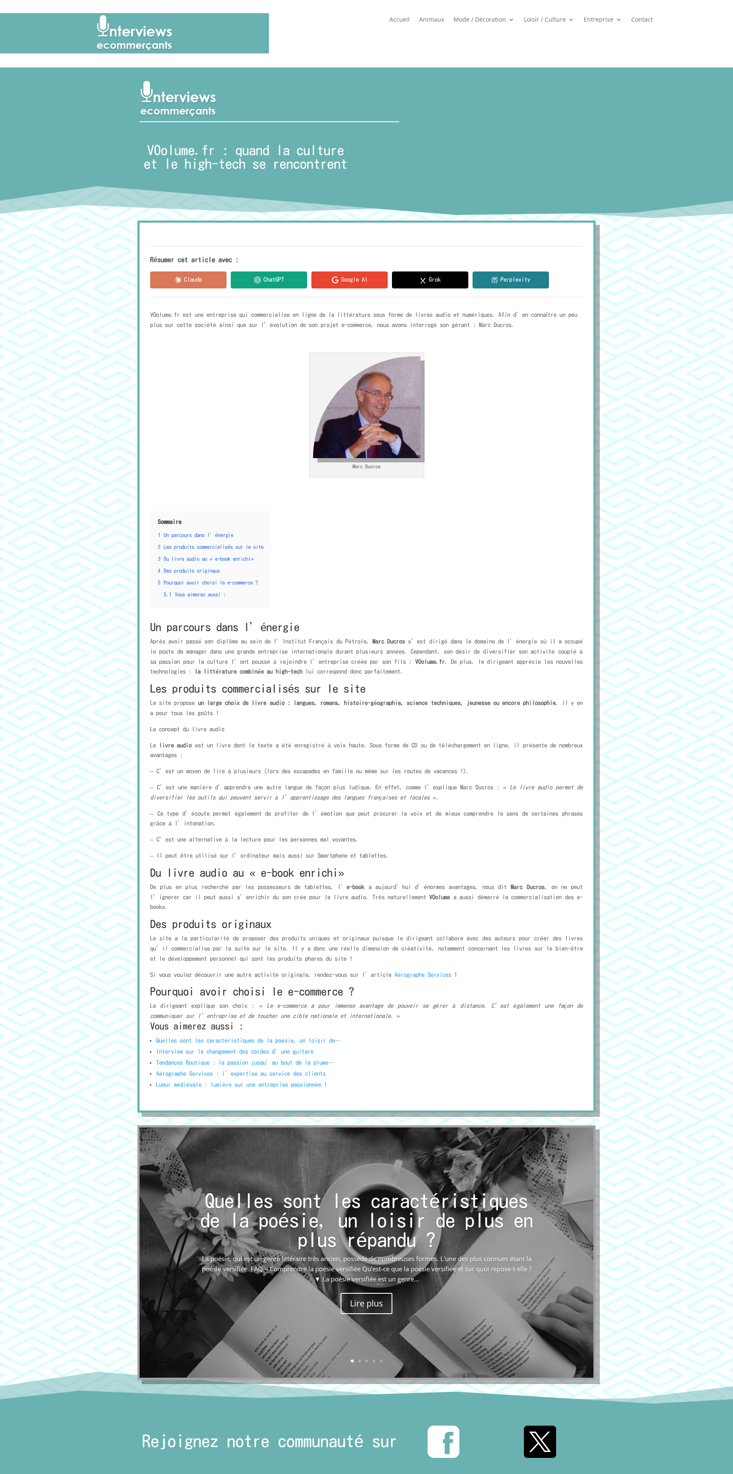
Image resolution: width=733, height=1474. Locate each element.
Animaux (431, 20)
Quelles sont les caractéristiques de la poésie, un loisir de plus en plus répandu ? (366, 1220)
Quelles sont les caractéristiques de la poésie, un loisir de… (248, 1040)
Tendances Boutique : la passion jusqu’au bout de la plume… (245, 1063)
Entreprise (598, 20)
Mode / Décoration (479, 20)
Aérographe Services (422, 975)
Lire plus (366, 1303)
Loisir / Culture (545, 20)
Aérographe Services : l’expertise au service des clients (241, 1074)
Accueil (399, 20)
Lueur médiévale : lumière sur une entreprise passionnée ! (241, 1085)
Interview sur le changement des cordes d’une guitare (236, 1051)
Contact (642, 20)
